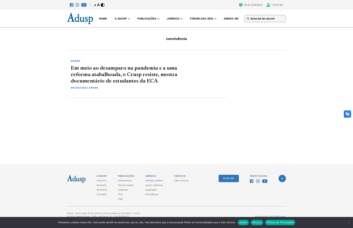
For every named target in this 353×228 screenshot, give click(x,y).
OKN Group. (280, 216)
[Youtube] (84, 5)
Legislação (151, 190)
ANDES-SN (231, 18)
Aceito (243, 222)
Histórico (102, 180)
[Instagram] (77, 5)
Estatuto (101, 185)
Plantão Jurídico (154, 180)
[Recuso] (348, 222)
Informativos (125, 180)
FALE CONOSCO (253, 4)
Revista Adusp (125, 185)
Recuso (257, 222)
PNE (120, 199)
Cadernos (123, 190)
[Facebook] (71, 5)
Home (103, 18)
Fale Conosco (181, 180)
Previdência (151, 194)
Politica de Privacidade (280, 222)
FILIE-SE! (277, 4)
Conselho (102, 194)
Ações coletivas (154, 185)
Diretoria (102, 190)
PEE (120, 194)
